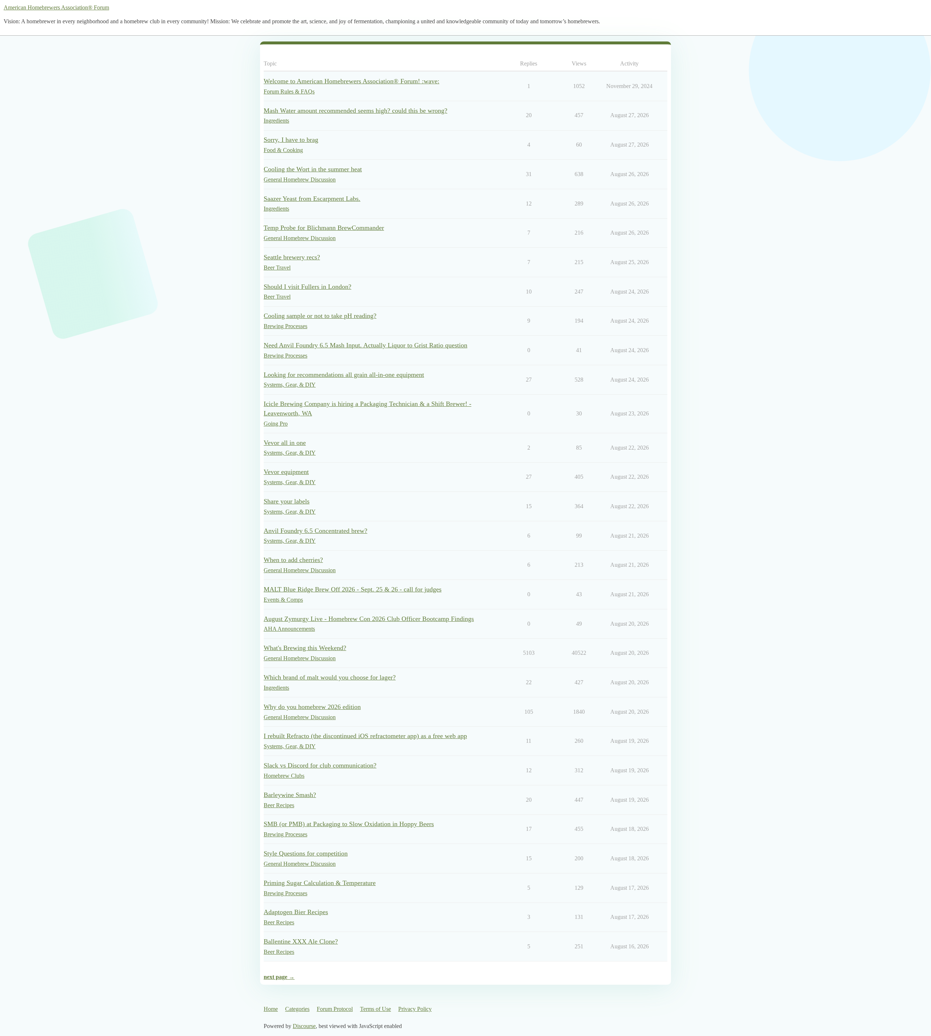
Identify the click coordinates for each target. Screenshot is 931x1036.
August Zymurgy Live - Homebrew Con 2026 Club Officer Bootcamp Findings (369, 618)
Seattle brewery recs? (292, 257)
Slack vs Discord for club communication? (320, 765)
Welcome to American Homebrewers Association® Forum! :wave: (351, 81)
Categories (297, 1009)
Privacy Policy (415, 1009)
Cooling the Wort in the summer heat (313, 169)
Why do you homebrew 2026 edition (312, 706)
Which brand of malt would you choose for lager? (330, 677)
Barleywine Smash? (290, 794)
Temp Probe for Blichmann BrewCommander (324, 227)
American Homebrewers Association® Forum (56, 7)
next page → (279, 977)
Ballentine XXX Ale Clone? (301, 941)
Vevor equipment (286, 471)
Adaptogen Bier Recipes (296, 912)
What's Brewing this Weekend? (305, 648)
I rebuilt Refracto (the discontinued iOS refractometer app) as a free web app (365, 736)
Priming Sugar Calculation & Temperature (320, 882)
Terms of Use (375, 1009)
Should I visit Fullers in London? (307, 286)
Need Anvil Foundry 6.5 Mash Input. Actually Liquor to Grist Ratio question (365, 345)
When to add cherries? (293, 559)
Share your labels (286, 501)
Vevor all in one (285, 442)
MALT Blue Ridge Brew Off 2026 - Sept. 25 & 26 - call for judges (352, 589)
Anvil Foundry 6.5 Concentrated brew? (315, 530)
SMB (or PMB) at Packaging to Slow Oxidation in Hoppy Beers (349, 824)
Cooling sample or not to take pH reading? (320, 315)
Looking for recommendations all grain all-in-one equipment (344, 374)
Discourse (304, 1026)
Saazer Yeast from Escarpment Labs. (312, 198)
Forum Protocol (335, 1009)
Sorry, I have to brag (291, 139)
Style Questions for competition (306, 853)
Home (271, 1009)
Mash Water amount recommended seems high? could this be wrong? (355, 110)
